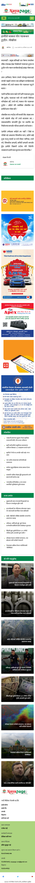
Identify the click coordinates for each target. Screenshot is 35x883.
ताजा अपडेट (8, 496)
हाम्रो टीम (4, 808)
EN (4, 18)
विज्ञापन (3, 814)
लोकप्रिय (7, 432)
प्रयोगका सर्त (5, 818)
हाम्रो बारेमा (4, 805)
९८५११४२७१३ (5, 861)
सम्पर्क (3, 811)
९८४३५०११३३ (5, 868)
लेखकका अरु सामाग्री (15, 164)
